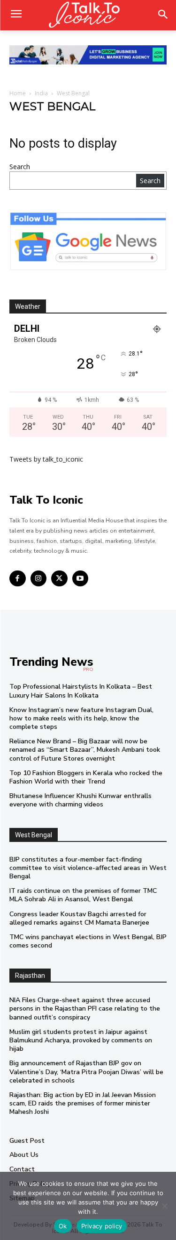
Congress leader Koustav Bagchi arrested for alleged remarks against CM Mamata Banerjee (79, 918)
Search (19, 166)
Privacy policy (101, 1226)
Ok (63, 1226)
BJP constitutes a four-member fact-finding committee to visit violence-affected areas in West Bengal (88, 868)
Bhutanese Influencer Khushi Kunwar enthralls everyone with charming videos (80, 800)
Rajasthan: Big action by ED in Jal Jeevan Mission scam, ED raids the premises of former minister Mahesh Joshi (82, 1103)
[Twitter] (59, 578)
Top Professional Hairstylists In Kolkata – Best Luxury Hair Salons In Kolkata (80, 690)
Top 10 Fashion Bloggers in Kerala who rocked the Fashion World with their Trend (85, 777)
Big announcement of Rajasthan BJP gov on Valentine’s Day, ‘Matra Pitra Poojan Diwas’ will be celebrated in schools (86, 1071)
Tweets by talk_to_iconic (46, 459)
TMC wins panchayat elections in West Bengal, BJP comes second (88, 941)
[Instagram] (39, 578)
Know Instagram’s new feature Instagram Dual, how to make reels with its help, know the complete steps (81, 718)
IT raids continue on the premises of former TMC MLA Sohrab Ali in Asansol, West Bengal (83, 895)
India (41, 93)
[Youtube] (80, 578)
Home (17, 93)
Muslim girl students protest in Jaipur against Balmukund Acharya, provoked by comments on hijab (80, 1040)
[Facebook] (17, 578)
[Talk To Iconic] (88, 15)
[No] (164, 1206)
